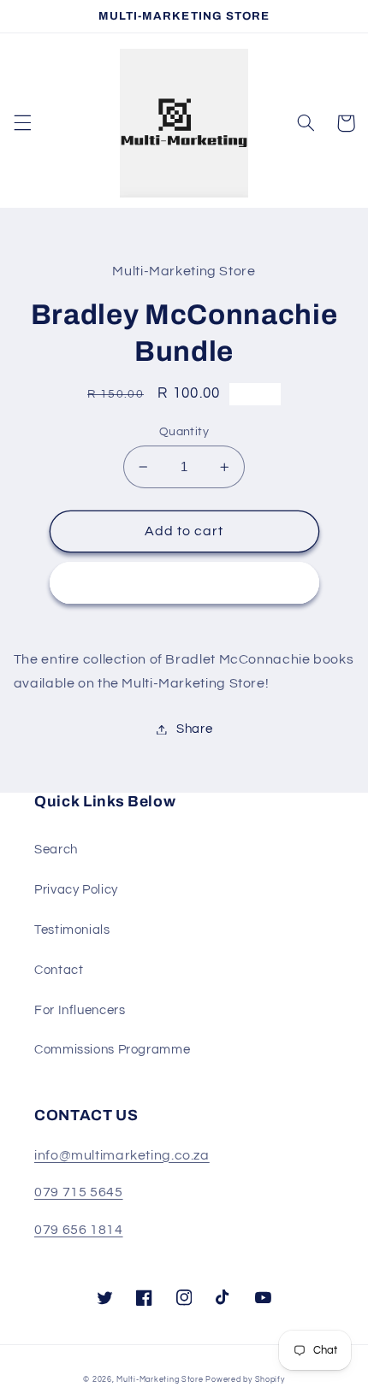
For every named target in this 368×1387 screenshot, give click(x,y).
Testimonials (72, 930)
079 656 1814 (78, 1229)
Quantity (184, 432)
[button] (22, 123)
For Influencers (79, 1010)
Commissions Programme (112, 1049)
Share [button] (194, 729)
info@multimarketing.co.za (122, 1155)
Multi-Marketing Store (159, 1380)
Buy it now (184, 582)
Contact (58, 970)
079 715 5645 (78, 1192)
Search (56, 849)
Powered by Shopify (244, 1380)
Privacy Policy (76, 889)
